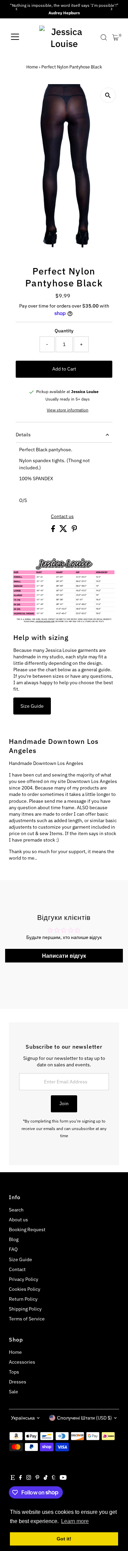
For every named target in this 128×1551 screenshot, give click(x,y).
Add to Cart (64, 369)
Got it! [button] (64, 1538)
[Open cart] (115, 37)
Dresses (17, 1382)
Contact (17, 1269)
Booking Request (27, 1229)
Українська (23, 1418)
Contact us (62, 516)
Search (16, 1210)
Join (64, 1103)
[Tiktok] (45, 1478)
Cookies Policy (24, 1289)
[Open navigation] (15, 37)
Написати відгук (64, 955)
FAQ (13, 1249)
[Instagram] (29, 1478)
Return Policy (23, 1299)
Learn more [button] (75, 1521)
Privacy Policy (23, 1279)
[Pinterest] (37, 1478)
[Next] (111, 9)
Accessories (22, 1362)
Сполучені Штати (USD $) (84, 1418)
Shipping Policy (25, 1309)
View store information (67, 410)
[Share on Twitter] (63, 530)
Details (23, 435)
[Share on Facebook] (53, 530)
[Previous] (16, 9)
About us (18, 1220)
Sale (13, 1392)
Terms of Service (27, 1319)
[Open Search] (104, 37)
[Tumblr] (53, 1478)
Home (32, 67)
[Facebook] (20, 1478)
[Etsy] (12, 1478)
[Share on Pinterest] (74, 530)
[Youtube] (63, 1478)
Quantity (64, 331)
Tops (14, 1372)
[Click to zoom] (108, 95)
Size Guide (32, 706)
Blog (13, 1239)
